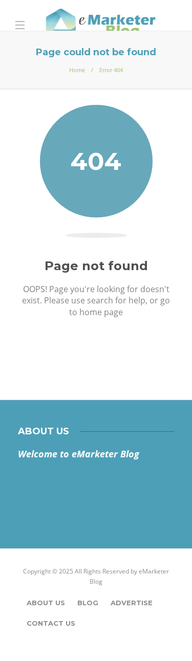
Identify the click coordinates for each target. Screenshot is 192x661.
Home (77, 70)
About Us (46, 603)
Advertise (132, 603)
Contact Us (51, 623)
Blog (87, 603)
